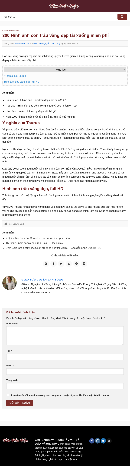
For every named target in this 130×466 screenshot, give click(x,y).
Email (10, 365)
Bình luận (12, 323)
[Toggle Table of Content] (122, 69)
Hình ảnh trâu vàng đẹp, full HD (21, 81)
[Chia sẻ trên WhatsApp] (46, 263)
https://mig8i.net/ (63, 432)
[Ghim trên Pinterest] (76, 263)
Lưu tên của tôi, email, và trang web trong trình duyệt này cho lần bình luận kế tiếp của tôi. (60, 395)
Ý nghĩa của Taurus (15, 76)
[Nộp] (122, 17)
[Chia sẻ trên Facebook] (53, 263)
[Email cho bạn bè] (69, 263)
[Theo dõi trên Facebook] (91, 441)
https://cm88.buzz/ (40, 432)
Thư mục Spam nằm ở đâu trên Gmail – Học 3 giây (34, 243)
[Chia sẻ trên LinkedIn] (84, 263)
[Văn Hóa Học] (65, 6)
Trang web (12, 380)
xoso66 (14, 432)
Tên (9, 351)
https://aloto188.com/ (87, 432)
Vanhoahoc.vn (22, 43)
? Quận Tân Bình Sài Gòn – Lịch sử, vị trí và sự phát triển (38, 238)
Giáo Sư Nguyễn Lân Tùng (46, 43)
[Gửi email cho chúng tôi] (109, 441)
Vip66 (4, 432)
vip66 (25, 432)
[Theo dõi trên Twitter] (103, 441)
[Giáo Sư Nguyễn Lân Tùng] (9, 282)
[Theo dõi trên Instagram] (97, 441)
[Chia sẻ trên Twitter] (61, 263)
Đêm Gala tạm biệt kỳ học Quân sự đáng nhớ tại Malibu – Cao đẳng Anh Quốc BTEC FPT (56, 248)
